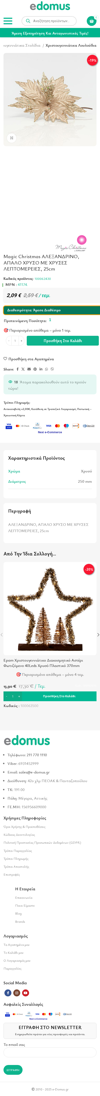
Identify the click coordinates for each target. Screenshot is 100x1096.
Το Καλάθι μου (13, 952)
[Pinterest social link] (35, 369)
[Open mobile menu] (8, 21)
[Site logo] (50, 6)
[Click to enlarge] (11, 138)
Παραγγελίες (12, 968)
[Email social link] (29, 369)
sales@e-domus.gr (34, 772)
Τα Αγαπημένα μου (16, 944)
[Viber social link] (52, 369)
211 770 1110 (37, 754)
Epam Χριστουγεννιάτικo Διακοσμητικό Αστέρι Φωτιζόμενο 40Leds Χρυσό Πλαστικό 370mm (43, 662)
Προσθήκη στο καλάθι (62, 340)
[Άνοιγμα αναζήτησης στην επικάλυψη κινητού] (49, 21)
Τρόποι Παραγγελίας (17, 850)
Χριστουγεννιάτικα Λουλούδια (71, 45)
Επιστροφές (11, 874)
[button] (50, 696)
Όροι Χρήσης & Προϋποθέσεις (24, 826)
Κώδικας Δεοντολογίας (19, 834)
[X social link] (23, 369)
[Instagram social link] (16, 992)
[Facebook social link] (17, 369)
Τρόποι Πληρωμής (15, 858)
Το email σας (14, 1044)
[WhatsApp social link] (46, 369)
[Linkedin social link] (41, 369)
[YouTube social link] (25, 992)
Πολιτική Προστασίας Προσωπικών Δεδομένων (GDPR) (42, 842)
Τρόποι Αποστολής (16, 866)
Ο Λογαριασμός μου (16, 960)
